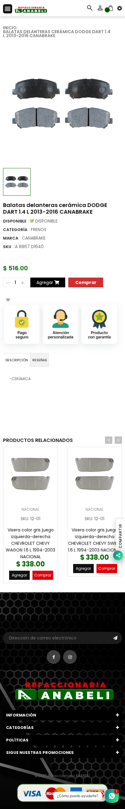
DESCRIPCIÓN (16, 360)
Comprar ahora (85, 282)
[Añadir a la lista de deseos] (8, 300)
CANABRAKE (34, 238)
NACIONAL (30, 509)
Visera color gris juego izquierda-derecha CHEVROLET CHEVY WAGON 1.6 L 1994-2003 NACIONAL (30, 543)
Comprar (42, 575)
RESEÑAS (39, 360)
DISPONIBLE (14, 221)
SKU (7, 247)
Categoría (15, 230)
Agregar (19, 575)
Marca (10, 238)
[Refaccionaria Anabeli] (62, 792)
